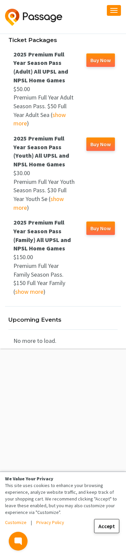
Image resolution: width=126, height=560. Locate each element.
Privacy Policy (50, 522)
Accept (106, 526)
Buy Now (100, 60)
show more (29, 291)
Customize (16, 522)
